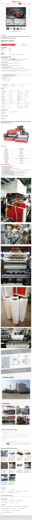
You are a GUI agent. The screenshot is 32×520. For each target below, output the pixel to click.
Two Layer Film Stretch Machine (15, 510)
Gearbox (2, 492)
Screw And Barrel (26, 491)
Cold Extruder (12, 502)
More (1, 513)
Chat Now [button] (24, 44)
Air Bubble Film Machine (19, 491)
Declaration (24, 516)
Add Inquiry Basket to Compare (16, 31)
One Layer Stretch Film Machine (6, 510)
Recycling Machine (3, 491)
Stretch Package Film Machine (5, 508)
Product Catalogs (12, 489)
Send (8, 443)
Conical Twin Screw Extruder (5, 502)
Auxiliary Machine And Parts (12, 492)
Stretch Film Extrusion (14, 508)
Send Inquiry (8, 44)
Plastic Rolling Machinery (20, 500)
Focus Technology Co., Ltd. (11, 516)
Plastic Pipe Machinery (12, 500)
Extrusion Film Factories (17, 506)
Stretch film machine (11, 491)
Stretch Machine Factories (25, 506)
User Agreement (20, 516)
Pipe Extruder (17, 502)
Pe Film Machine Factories (9, 506)
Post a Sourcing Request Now (24, 443)
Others (17, 492)
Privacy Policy (28, 516)
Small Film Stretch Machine (21, 508)
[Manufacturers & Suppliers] (16, 1)
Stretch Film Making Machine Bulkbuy (6, 512)
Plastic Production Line (4, 500)
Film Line (3, 506)
